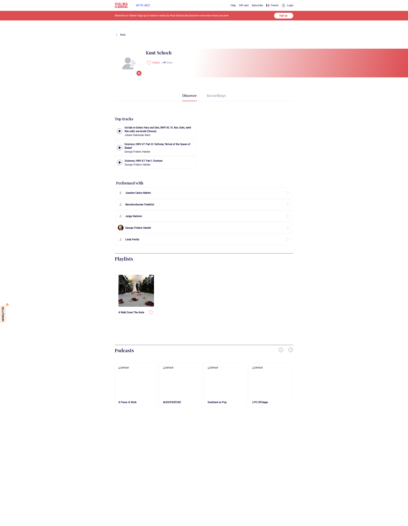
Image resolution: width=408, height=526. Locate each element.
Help (233, 5)
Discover (189, 95)
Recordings (216, 95)
